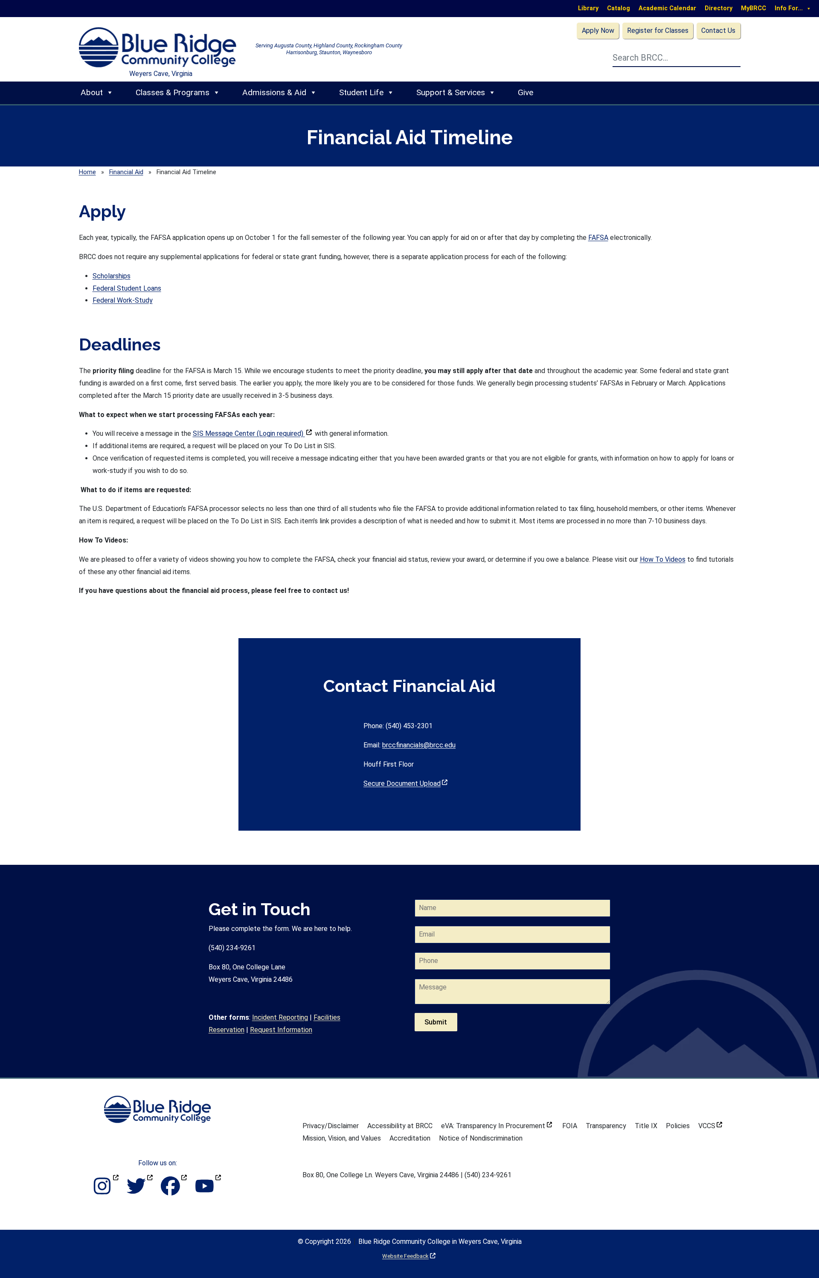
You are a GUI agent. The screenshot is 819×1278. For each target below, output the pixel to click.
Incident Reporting (280, 1017)
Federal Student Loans (127, 288)
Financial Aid (126, 172)
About (92, 92)
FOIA (569, 1126)
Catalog (618, 8)
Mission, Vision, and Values (341, 1138)
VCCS (710, 1126)
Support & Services (450, 92)
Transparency (606, 1126)
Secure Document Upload (405, 783)
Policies (678, 1126)
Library (588, 8)
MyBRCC (753, 8)
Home (87, 172)
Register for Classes (657, 30)
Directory (718, 8)
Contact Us (718, 30)
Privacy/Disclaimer (330, 1126)
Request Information (281, 1030)
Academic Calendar (667, 8)
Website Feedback (409, 1256)
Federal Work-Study (123, 300)
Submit (435, 1022)
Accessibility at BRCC (400, 1126)
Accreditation (409, 1138)
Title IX (646, 1126)
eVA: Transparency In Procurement (496, 1126)
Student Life (361, 92)
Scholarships (112, 276)
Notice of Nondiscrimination (481, 1138)
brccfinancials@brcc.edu (419, 745)
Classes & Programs (172, 92)
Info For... (789, 8)
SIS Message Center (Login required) (252, 433)
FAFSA (598, 237)
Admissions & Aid (274, 92)
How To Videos (662, 559)
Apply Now (598, 30)
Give (525, 92)
